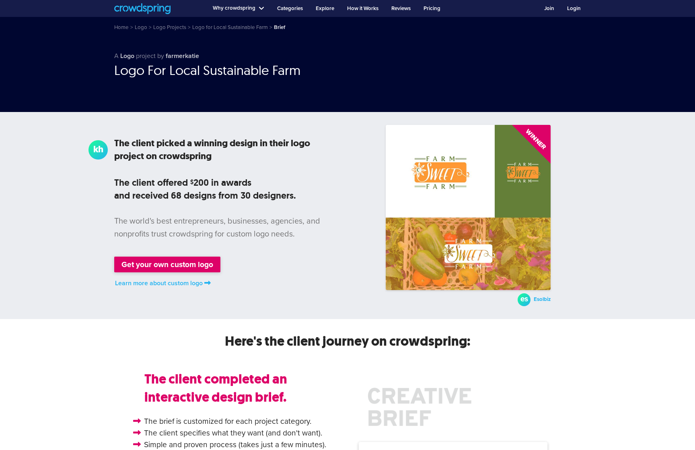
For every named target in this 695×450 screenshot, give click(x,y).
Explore (325, 8)
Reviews (401, 8)
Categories (290, 8)
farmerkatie (182, 56)
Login (574, 8)
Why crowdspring (234, 8)
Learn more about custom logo (159, 283)
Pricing (432, 8)
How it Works (362, 8)
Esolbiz (542, 299)
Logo (127, 56)
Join (549, 8)
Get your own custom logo (167, 264)
